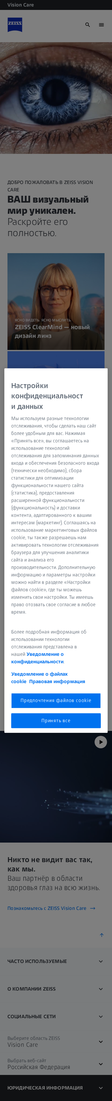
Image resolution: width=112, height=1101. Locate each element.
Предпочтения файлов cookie (56, 701)
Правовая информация (57, 682)
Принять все (56, 720)
